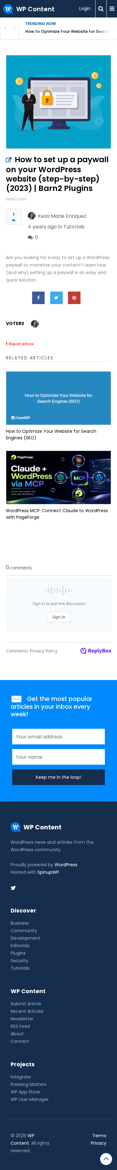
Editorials (20, 945)
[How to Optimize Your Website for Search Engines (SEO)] (58, 398)
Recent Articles (27, 1011)
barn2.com (16, 199)
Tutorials (74, 226)
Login (84, 8)
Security (19, 961)
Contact (20, 1041)
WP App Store (25, 1092)
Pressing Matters (28, 1084)
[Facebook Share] (38, 298)
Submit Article (26, 1004)
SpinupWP (48, 872)
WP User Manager (30, 1099)
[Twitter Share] (56, 298)
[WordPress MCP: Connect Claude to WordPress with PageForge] (58, 477)
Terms (99, 1135)
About (17, 1034)
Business (20, 923)
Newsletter (22, 1019)
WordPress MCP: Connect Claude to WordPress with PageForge (57, 514)
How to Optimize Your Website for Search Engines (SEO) (71, 31)
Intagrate (21, 1077)
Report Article (21, 344)
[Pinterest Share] (74, 298)
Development (26, 938)
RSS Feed (20, 1026)
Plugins (18, 953)
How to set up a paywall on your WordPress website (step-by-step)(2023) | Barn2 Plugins (57, 174)
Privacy (98, 1143)
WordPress (66, 865)
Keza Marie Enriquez (62, 216)
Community (24, 931)
